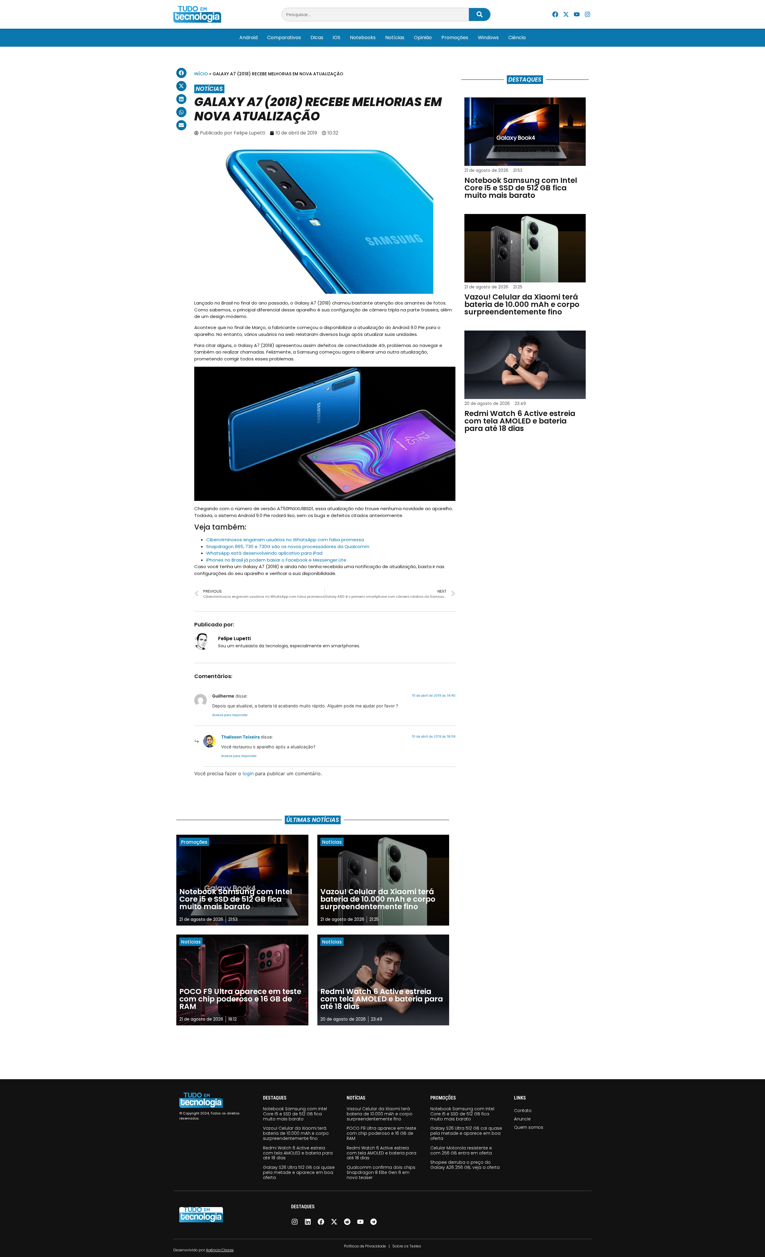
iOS (336, 37)
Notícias (394, 37)
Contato (523, 1111)
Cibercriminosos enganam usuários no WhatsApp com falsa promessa (285, 539)
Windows (488, 37)
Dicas (316, 37)
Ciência (517, 37)
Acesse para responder (230, 715)
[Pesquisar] (479, 14)
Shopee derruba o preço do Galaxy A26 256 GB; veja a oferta (465, 1164)
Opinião (423, 37)
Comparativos (284, 37)
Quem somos (528, 1127)
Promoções (454, 37)
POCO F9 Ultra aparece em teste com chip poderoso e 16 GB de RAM (381, 1133)
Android (248, 37)
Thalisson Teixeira (240, 736)
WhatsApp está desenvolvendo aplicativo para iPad (264, 553)
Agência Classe (220, 1250)
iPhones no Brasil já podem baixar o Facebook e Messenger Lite (276, 560)
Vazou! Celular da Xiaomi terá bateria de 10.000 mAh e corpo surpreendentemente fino (296, 1133)
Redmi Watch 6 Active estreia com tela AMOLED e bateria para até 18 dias (298, 1153)
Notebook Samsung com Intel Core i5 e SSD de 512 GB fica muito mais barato (295, 1114)
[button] (181, 73)
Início (201, 74)
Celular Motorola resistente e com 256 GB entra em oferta (461, 1150)
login (248, 773)
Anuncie (522, 1119)
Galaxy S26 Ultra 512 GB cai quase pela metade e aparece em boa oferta (299, 1172)
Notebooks (363, 37)
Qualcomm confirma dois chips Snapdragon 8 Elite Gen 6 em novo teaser (381, 1172)
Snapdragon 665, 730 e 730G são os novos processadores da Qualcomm (287, 546)
